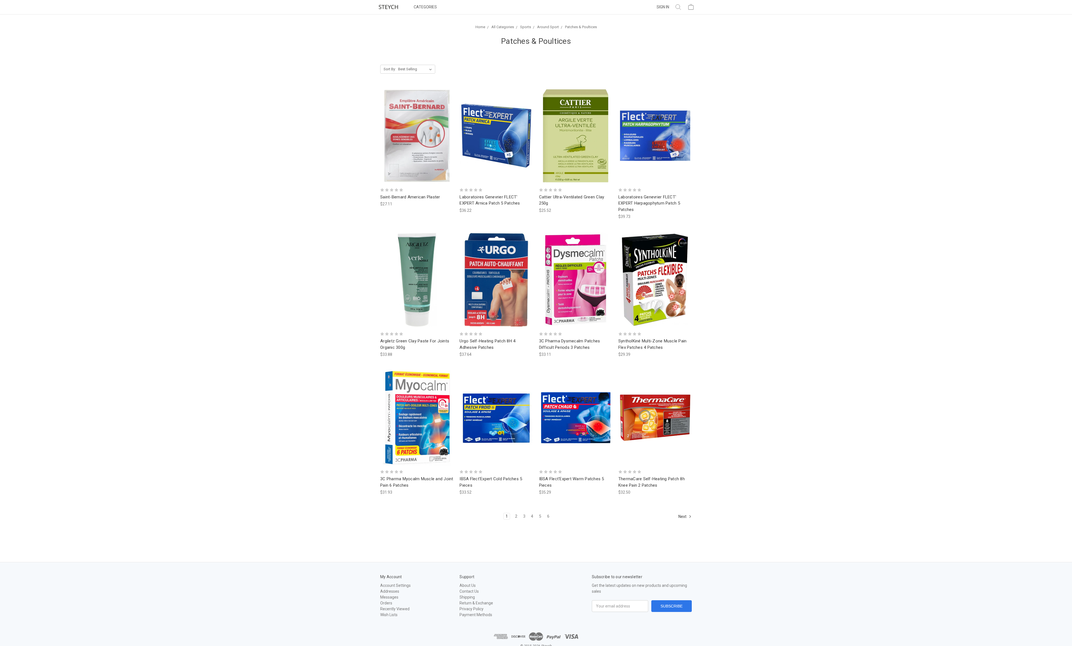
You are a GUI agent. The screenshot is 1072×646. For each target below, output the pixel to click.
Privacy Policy (472, 609)
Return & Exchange (476, 603)
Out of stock (417, 135)
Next (682, 516)
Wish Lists (389, 615)
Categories (425, 7)
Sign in (663, 7)
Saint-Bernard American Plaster (410, 197)
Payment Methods (476, 615)
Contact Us (469, 591)
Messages (389, 597)
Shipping (467, 597)
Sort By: (390, 69)
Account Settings (395, 585)
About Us (468, 585)
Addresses (389, 591)
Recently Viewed (395, 609)
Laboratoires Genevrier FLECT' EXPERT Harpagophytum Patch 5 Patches (649, 203)
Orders (386, 603)
